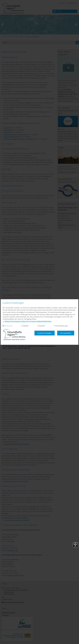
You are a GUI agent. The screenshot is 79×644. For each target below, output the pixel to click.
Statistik (25, 326)
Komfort (42, 326)
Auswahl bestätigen (44, 333)
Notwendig (8, 326)
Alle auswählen (65, 333)
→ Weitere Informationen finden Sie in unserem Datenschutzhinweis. (27, 321)
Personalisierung (61, 326)
